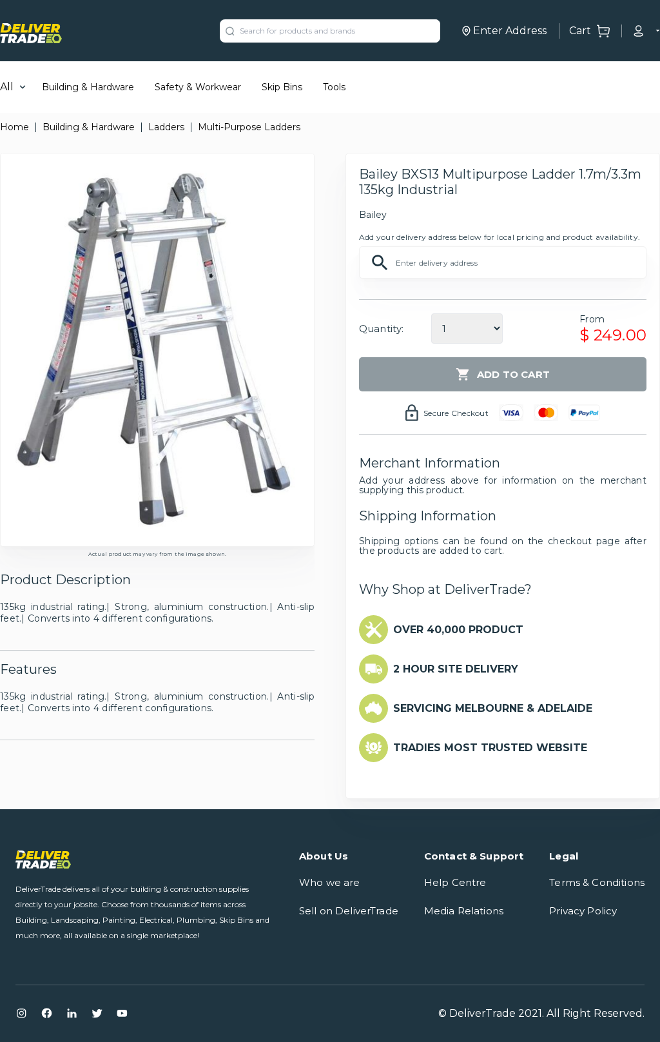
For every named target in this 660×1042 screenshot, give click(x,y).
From (592, 319)
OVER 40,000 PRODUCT (458, 630)
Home (14, 127)
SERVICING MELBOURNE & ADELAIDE (492, 708)
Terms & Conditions (597, 882)
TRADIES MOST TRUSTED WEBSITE (490, 748)
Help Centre (455, 882)
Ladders (166, 127)
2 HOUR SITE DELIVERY (455, 669)
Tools (334, 87)
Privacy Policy (583, 911)
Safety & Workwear (198, 87)
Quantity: (381, 328)
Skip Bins (282, 87)
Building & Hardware (88, 87)
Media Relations (463, 911)
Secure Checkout (456, 413)
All (7, 87)
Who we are (329, 882)
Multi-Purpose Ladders (249, 127)
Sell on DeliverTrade (348, 911)
